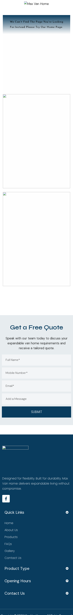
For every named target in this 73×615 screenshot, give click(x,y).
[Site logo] (36, 3)
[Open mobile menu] (6, 4)
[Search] (67, 4)
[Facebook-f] (6, 498)
